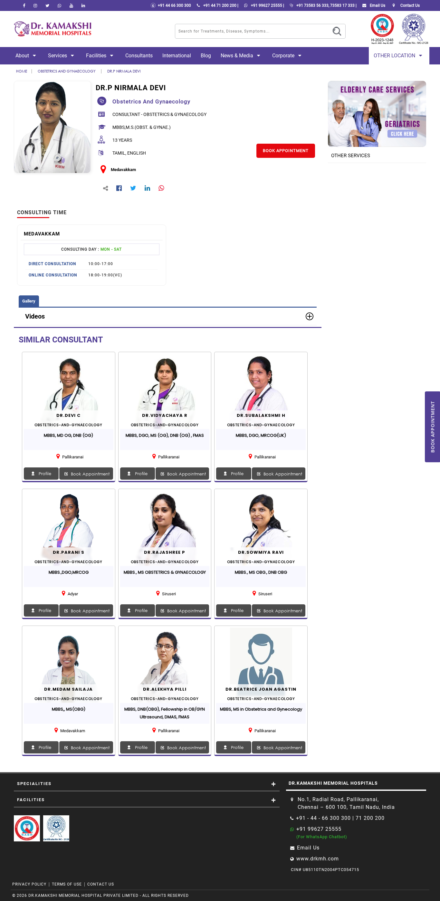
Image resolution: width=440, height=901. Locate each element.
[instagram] (35, 5)
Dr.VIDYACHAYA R (164, 415)
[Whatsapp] (59, 5)
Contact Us (100, 884)
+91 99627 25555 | (267, 5)
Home (21, 71)
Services (58, 56)
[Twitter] (47, 5)
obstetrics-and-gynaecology (68, 424)
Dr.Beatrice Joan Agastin (260, 689)
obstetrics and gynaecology (67, 71)
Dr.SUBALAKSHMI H (261, 415)
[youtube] (71, 5)
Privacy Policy (29, 884)
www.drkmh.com (317, 859)
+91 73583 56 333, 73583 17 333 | (326, 5)
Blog (206, 56)
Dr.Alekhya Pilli (165, 689)
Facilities (97, 56)
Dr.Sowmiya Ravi (261, 552)
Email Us (377, 5)
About (22, 56)
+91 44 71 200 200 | (220, 5)
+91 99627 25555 (318, 829)
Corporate (284, 56)
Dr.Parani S (68, 552)
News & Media (237, 56)
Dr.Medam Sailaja (68, 689)
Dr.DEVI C (68, 415)
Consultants (139, 56)
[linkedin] (83, 5)
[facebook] (24, 5)
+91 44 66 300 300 (173, 5)
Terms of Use (67, 884)
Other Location (395, 56)
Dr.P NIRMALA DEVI (123, 71)
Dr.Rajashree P (164, 552)
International (176, 56)
